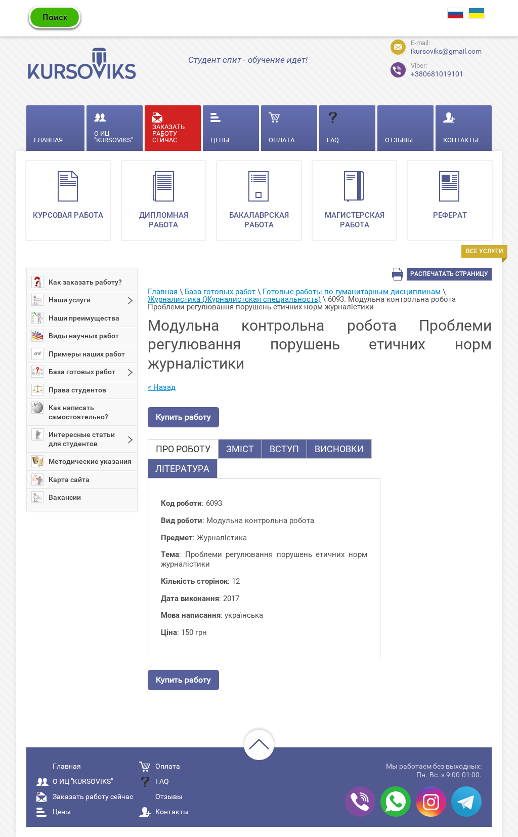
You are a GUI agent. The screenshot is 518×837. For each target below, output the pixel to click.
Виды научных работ (84, 336)
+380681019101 (428, 68)
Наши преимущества (84, 318)
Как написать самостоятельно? (78, 412)
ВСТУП (284, 449)
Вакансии (65, 497)
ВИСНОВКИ (339, 449)
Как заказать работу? (85, 282)
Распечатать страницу (449, 273)
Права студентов (77, 390)
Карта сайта (69, 479)
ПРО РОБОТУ (183, 449)
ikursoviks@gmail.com (446, 51)
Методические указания (90, 461)
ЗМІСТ (240, 449)
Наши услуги (70, 300)
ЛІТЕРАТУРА (182, 468)
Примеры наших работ (87, 354)
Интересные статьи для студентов (82, 439)
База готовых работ (82, 372)
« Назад (162, 387)
